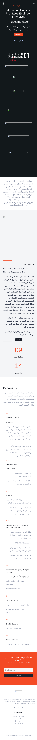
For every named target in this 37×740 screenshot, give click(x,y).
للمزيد (18, 339)
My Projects (18, 34)
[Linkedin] (18, 707)
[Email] (22, 707)
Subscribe (18, 675)
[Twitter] (14, 707)
